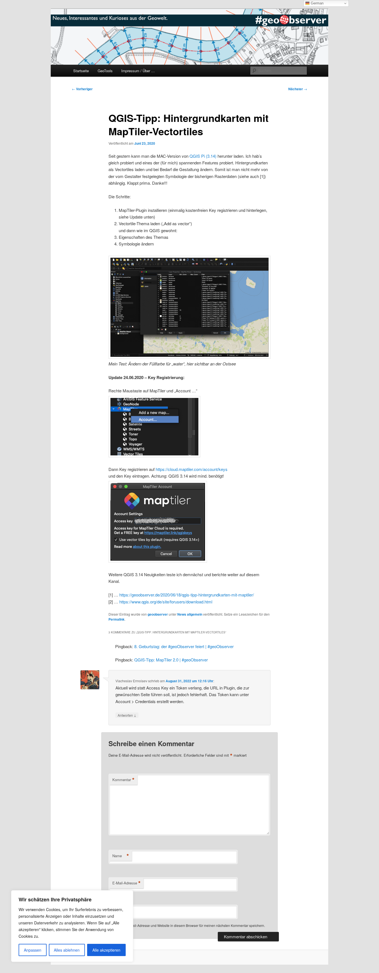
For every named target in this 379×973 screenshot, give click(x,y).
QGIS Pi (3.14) (203, 156)
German (317, 3)
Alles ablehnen (67, 950)
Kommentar (123, 779)
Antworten (127, 715)
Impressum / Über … (138, 70)
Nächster (297, 88)
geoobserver (158, 614)
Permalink (116, 619)
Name (120, 855)
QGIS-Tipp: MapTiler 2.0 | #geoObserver (171, 660)
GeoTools (105, 70)
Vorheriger (82, 88)
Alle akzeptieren (106, 950)
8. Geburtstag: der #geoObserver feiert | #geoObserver (184, 646)
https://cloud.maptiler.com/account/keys (192, 469)
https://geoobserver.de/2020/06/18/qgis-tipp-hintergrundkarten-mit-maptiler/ (186, 595)
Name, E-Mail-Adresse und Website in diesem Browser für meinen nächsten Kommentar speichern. (190, 925)
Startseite (81, 70)
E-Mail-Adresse (126, 883)
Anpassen (32, 950)
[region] (72, 926)
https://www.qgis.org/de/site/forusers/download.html (165, 602)
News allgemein (189, 614)
